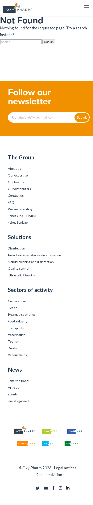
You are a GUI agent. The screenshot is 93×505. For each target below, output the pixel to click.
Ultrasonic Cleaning (21, 275)
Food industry (17, 321)
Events (13, 394)
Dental (12, 348)
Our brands (16, 182)
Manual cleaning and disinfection (31, 262)
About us (14, 168)
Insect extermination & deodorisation (34, 255)
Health (12, 308)
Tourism (13, 341)
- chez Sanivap (18, 222)
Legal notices (65, 467)
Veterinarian (16, 335)
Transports (16, 328)
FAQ (11, 202)
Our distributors (19, 189)
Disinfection (16, 248)
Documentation (49, 474)
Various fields (17, 355)
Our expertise (18, 175)
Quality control (18, 268)
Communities (17, 301)
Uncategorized (18, 401)
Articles (13, 387)
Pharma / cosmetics (21, 314)
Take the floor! (18, 381)
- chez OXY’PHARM (22, 216)
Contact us (16, 195)
